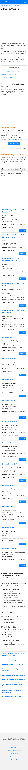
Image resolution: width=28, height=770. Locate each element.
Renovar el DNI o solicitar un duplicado (12, 664)
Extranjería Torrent (8, 506)
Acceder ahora (14, 143)
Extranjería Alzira (7, 337)
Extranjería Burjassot (9, 358)
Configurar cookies (14, 759)
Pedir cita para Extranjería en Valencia (10, 71)
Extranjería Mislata (8, 400)
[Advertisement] (14, 27)
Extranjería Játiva (8, 527)
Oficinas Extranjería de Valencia (9, 74)
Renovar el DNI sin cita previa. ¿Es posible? (13, 675)
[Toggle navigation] (25, 2)
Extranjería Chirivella (9, 548)
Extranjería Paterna (8, 443)
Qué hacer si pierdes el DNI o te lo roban (12, 696)
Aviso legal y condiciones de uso (14, 750)
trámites (8, 47)
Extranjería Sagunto (8, 485)
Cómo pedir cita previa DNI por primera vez (13, 679)
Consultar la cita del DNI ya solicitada (12, 660)
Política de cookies (14, 756)
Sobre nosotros (14, 747)
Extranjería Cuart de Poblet (11, 464)
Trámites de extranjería (7, 77)
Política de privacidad (14, 753)
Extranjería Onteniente (9, 422)
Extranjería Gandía (8, 379)
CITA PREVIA (5, 2)
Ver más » (22, 230)
